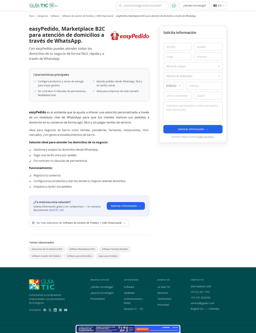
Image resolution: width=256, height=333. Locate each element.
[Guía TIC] (43, 5)
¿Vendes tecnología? (194, 5)
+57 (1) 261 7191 (200, 292)
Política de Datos (205, 136)
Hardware (129, 292)
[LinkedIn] (55, 310)
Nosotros (162, 292)
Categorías (42, 16)
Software (55, 16)
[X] (50, 310)
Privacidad (163, 304)
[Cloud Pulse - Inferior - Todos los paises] (128, 329)
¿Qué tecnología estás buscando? (142, 5)
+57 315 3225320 (200, 297)
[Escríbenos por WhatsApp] (174, 5)
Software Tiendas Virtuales (115, 249)
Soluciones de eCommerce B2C (47, 249)
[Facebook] (44, 310)
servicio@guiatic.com (202, 303)
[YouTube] (65, 310)
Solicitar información (126, 205)
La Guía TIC (163, 287)
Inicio (31, 16)
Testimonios (164, 298)
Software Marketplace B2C (82, 249)
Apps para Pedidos (108, 256)
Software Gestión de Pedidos (46, 256)
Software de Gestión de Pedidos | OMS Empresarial (87, 16)
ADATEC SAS (56, 210)
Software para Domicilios (79, 256)
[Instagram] (60, 310)
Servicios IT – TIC (133, 309)
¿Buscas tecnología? (101, 292)
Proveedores (97, 298)
